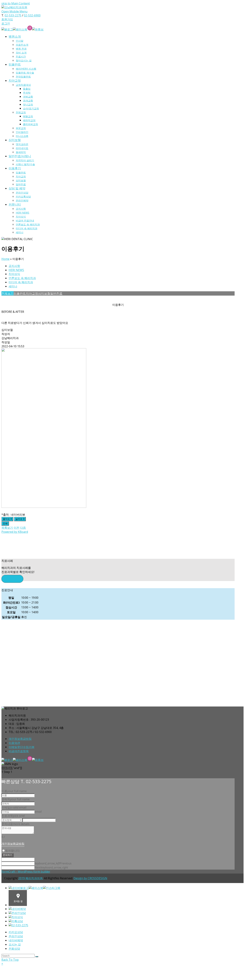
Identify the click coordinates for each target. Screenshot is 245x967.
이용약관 (14, 743)
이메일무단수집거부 (21, 747)
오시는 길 (15, 944)
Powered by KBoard (14, 532)
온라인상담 (16, 936)
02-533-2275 (13, 15)
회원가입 (7, 19)
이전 (16, 528)
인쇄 (5, 523)
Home (5, 259)
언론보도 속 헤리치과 (22, 278)
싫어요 (19, 519)
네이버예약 (16, 940)
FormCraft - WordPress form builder (25, 872)
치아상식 (14, 274)
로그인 (5, 23)
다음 (23, 528)
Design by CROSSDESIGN (90, 878)
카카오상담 (16, 932)
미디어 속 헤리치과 (21, 282)
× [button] (2, 964)
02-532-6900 (32, 15)
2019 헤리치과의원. (30, 878)
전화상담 (14, 949)
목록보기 (7, 528)
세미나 (13, 286)
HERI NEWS (16, 270)
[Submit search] (36, 956)
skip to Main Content (15, 3)
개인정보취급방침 (20, 739)
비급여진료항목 (19, 751)
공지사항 (14, 266)
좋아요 (7, 519)
